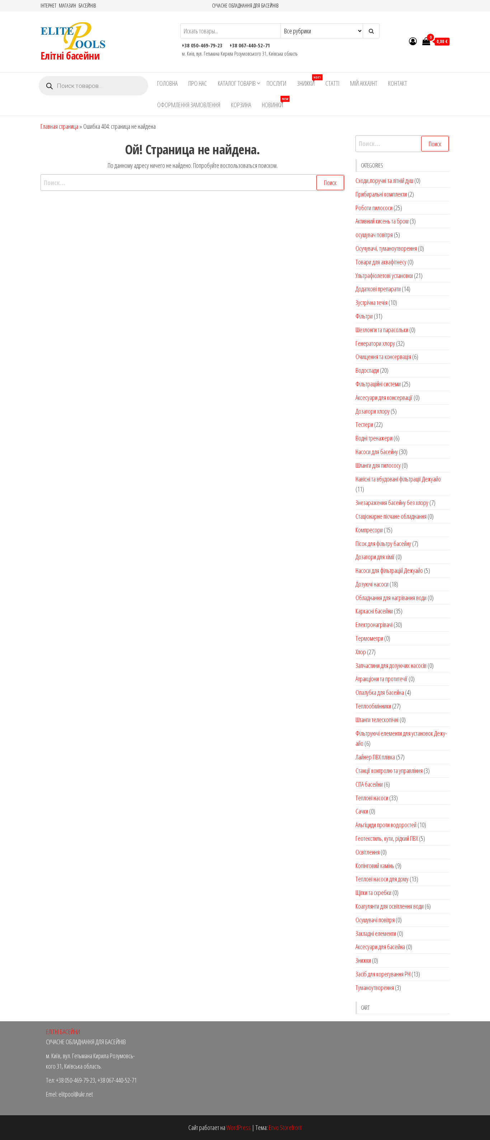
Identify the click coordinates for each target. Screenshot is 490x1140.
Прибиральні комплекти (381, 194)
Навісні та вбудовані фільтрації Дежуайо (398, 479)
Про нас (197, 83)
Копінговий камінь (374, 865)
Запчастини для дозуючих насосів (391, 665)
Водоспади (367, 370)
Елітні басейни (70, 55)
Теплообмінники (373, 706)
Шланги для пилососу (378, 465)
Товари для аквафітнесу (380, 262)
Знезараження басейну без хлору (391, 502)
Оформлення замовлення (188, 104)
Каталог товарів (237, 83)
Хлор (360, 651)
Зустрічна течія (371, 302)
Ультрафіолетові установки (384, 275)
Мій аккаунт (363, 83)
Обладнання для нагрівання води (391, 597)
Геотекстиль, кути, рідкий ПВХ (386, 838)
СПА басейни (369, 784)
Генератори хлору (375, 343)
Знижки (308, 81)
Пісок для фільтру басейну (383, 543)
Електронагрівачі (373, 624)
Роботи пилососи (373, 207)
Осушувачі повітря (375, 919)
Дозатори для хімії (375, 556)
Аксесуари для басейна (380, 946)
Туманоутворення (374, 987)
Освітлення (367, 852)
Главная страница (59, 126)
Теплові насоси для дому (382, 879)
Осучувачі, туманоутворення (386, 248)
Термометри (369, 638)
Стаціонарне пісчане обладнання (391, 516)
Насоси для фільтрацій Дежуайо (389, 570)
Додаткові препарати (378, 288)
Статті (332, 83)
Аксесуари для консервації (384, 397)
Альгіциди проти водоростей (385, 824)
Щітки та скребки (373, 892)
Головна (167, 83)
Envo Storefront (285, 1127)
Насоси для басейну (376, 451)
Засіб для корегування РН (382, 974)
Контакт (397, 83)
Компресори (369, 530)
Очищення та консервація (383, 356)
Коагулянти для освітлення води (389, 906)
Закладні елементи (375, 933)
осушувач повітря (374, 234)
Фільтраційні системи (378, 384)
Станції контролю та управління (389, 770)
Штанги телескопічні (377, 719)
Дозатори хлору (372, 411)
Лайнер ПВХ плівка (375, 757)
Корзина (241, 104)
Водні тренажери (373, 438)
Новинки (275, 102)
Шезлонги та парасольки (381, 329)
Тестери (364, 424)
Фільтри (364, 316)
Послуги (276, 83)
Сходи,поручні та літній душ (384, 180)
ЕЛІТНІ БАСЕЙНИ (63, 1031)
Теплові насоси (371, 797)
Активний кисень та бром (382, 221)
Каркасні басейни (374, 611)
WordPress (238, 1127)
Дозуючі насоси (371, 584)
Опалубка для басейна (379, 692)
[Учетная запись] (413, 41)
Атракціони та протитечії (381, 678)
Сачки (361, 811)
